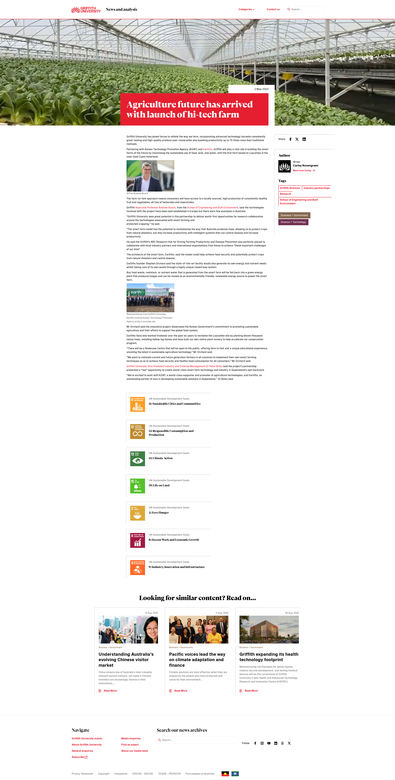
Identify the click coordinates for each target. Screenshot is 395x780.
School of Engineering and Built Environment (212, 207)
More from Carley (302, 170)
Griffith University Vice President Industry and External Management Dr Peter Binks (174, 366)
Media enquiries (131, 738)
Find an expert (130, 744)
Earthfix (207, 149)
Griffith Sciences (290, 188)
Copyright (103, 773)
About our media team (134, 750)
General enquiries (82, 750)
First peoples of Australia (200, 773)
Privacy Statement (82, 773)
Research (285, 193)
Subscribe (78, 757)
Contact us (273, 9)
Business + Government (294, 215)
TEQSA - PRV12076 (169, 773)
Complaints (120, 773)
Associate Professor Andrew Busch (155, 207)
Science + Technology (293, 222)
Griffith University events (87, 738)
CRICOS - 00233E (142, 773)
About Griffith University (87, 744)
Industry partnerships (317, 188)
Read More (110, 690)
